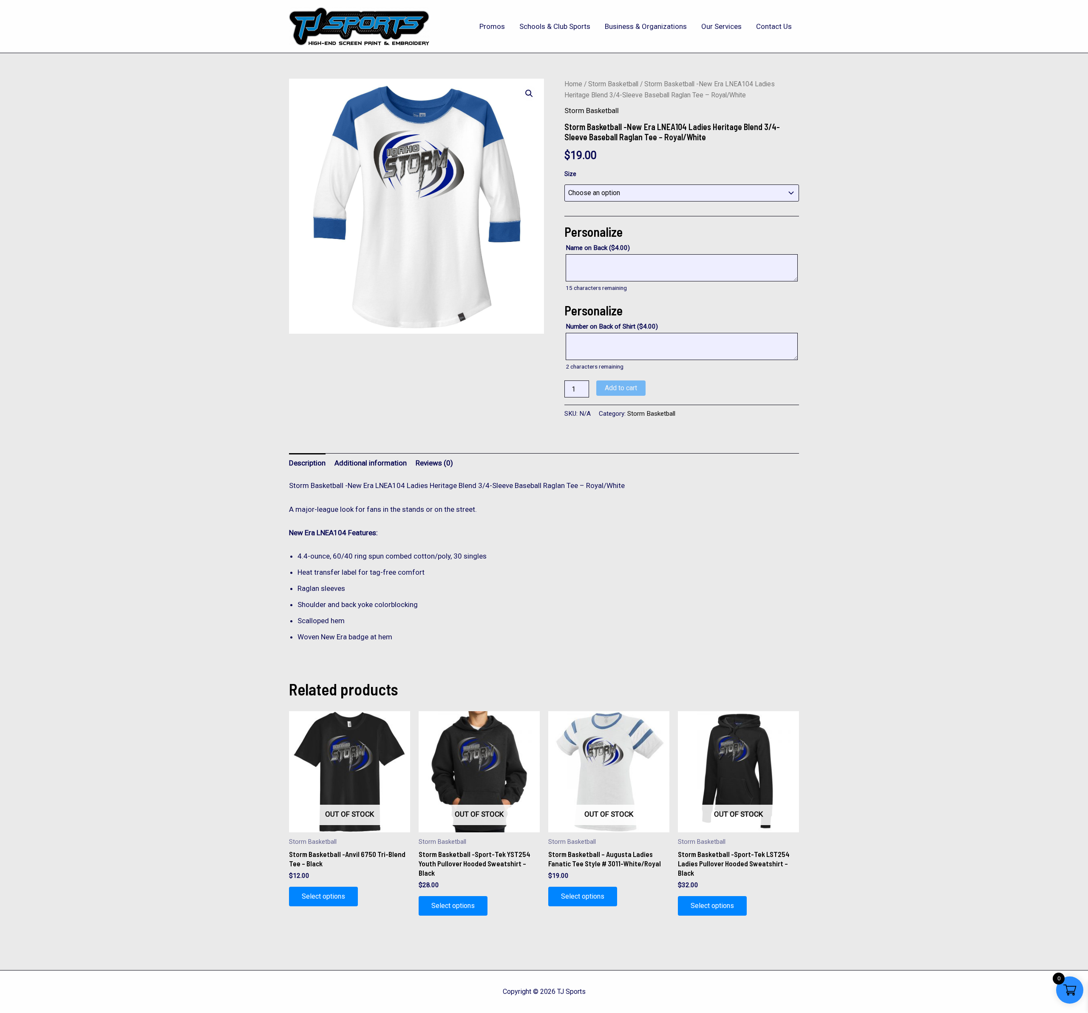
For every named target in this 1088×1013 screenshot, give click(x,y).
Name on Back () (598, 248)
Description (307, 463)
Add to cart (621, 388)
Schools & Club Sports (554, 26)
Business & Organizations (646, 26)
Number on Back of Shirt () (612, 326)
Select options (323, 896)
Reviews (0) (434, 463)
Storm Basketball (613, 84)
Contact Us (774, 26)
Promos (492, 26)
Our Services (721, 26)
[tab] (307, 462)
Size (570, 173)
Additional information (370, 463)
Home (573, 84)
